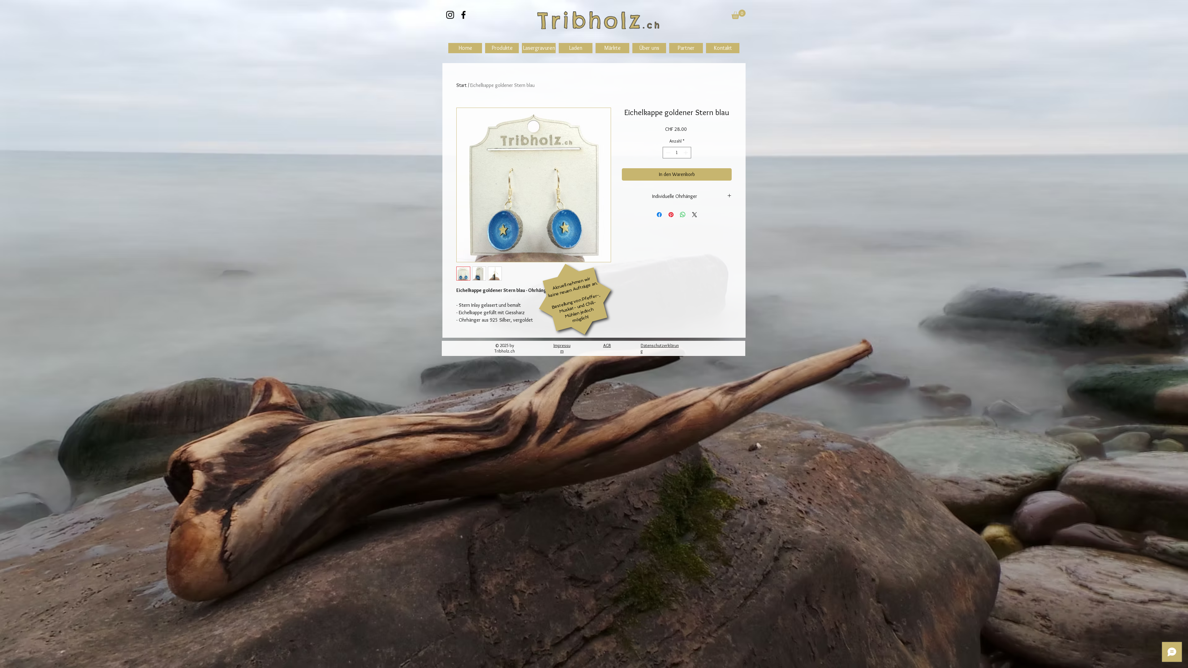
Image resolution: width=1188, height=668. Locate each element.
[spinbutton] (676, 152)
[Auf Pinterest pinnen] (671, 214)
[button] (738, 14)
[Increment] (686, 152)
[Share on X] (694, 214)
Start (461, 85)
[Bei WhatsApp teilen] (683, 214)
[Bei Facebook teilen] (659, 214)
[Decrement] (667, 152)
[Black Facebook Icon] (463, 15)
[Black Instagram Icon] (450, 15)
